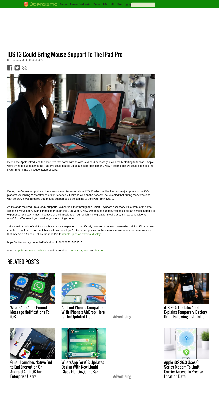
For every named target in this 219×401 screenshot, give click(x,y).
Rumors (30, 250)
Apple (20, 250)
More (119, 4)
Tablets (42, 250)
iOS (71, 250)
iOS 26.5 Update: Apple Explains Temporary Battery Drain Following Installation (185, 312)
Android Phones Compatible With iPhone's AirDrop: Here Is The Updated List (83, 312)
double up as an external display (81, 234)
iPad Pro (100, 250)
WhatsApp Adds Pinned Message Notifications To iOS (29, 312)
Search (127, 4)
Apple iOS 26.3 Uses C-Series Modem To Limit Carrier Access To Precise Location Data (183, 369)
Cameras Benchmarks (80, 4)
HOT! (112, 4)
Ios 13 (78, 250)
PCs (105, 4)
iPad (86, 250)
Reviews (63, 4)
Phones (96, 4)
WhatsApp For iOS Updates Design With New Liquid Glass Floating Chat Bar (83, 366)
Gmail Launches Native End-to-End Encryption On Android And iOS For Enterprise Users (31, 369)
